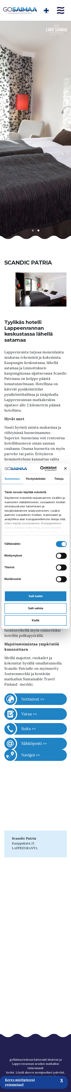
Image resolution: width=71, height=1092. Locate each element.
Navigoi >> (30, 754)
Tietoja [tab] (58, 478)
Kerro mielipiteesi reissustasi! (20, 1082)
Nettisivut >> (32, 699)
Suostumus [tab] (12, 478)
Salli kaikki (36, 596)
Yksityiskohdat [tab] (35, 478)
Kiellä (35, 620)
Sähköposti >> (34, 743)
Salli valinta (35, 608)
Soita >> (28, 728)
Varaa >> (29, 713)
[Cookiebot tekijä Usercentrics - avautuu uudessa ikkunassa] (41, 468)
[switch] (61, 556)
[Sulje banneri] (65, 468)
